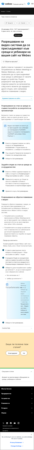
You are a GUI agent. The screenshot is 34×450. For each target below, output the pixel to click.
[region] (17, 441)
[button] (28, 3)
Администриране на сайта (11, 98)
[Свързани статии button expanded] (31, 371)
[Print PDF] (12, 35)
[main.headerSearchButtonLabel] (24, 3)
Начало (3, 11)
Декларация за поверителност (11, 428)
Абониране (18, 35)
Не (24, 353)
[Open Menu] (32, 3)
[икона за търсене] (25, 4)
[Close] (31, 434)
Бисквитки (5, 430)
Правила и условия (7, 426)
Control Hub (6, 328)
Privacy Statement (16, 442)
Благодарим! (12, 353)
